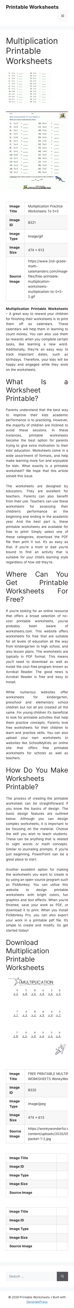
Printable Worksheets (32, 7)
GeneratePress (37, 1302)
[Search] (62, 1276)
